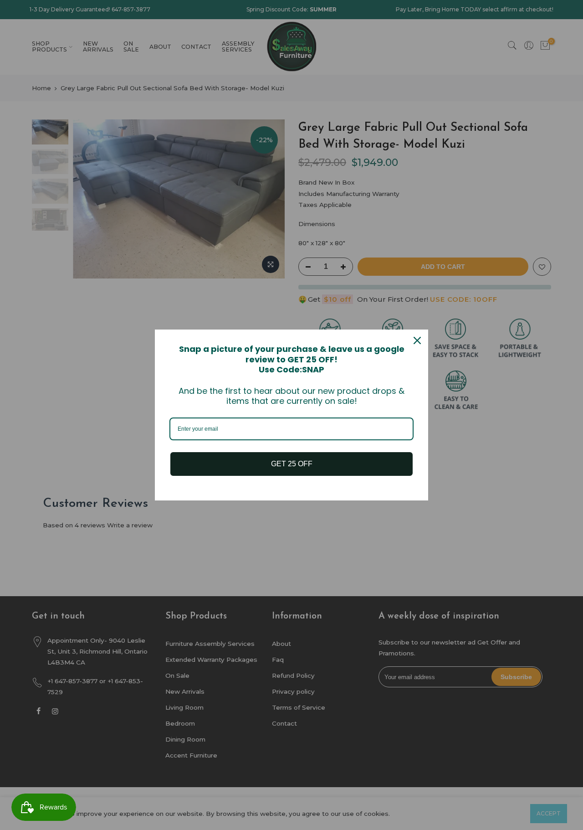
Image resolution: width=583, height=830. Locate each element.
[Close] (417, 340)
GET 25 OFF (291, 464)
